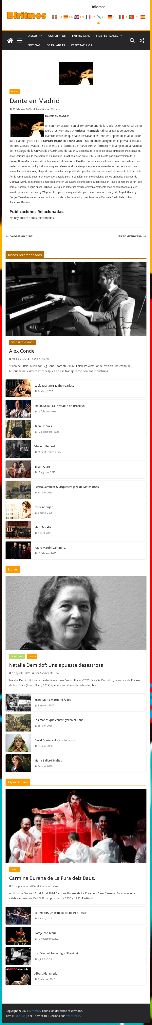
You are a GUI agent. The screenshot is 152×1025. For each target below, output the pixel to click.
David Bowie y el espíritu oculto (55, 740)
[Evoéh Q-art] (18, 469)
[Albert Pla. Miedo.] (18, 976)
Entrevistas (81, 36)
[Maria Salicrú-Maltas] (18, 763)
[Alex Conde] (76, 299)
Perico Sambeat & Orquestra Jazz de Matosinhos (66, 487)
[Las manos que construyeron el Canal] (18, 723)
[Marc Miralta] (18, 530)
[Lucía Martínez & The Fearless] (18, 388)
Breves (14, 91)
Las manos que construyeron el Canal (59, 720)
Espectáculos (81, 45)
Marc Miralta (42, 527)
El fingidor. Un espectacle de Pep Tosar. (60, 913)
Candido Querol (39, 359)
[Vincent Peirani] (18, 449)
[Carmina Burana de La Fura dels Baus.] (76, 826)
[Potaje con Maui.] (18, 936)
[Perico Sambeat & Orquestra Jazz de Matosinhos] (18, 490)
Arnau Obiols (43, 426)
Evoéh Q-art (42, 466)
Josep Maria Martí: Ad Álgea (52, 700)
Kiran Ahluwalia (130, 236)
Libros (32, 656)
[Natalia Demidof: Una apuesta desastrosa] (76, 613)
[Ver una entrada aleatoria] (141, 40)
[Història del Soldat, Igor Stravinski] (18, 956)
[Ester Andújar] (18, 510)
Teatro (14, 869)
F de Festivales (107, 36)
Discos (33, 36)
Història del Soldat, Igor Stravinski (56, 953)
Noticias (34, 45)
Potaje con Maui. (45, 933)
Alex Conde (22, 350)
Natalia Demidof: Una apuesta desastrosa (56, 665)
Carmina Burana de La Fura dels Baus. (52, 878)
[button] (40, 36)
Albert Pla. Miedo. (46, 973)
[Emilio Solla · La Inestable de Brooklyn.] (18, 409)
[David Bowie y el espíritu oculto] (18, 743)
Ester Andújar (43, 507)
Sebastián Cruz (21, 236)
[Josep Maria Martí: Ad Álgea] (18, 702)
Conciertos (57, 36)
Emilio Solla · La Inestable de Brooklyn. (60, 406)
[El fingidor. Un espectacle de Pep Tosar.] (18, 916)
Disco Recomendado (22, 342)
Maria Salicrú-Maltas (48, 760)
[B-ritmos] (10, 40)
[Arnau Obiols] (18, 429)
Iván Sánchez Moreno (48, 109)
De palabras (56, 45)
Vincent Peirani (44, 446)
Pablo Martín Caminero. (50, 547)
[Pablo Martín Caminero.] (18, 550)
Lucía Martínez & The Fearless (54, 385)
